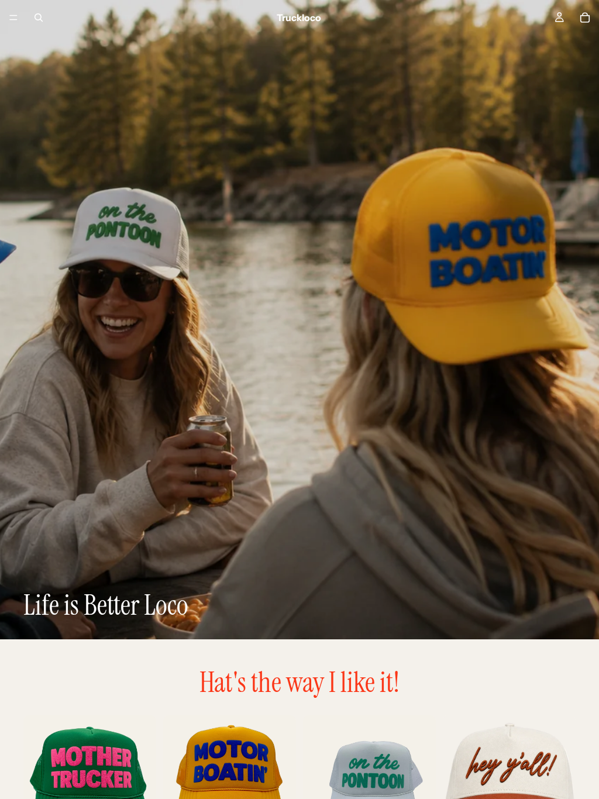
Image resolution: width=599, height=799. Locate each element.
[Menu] (13, 17)
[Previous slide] (36, 781)
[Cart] (585, 17)
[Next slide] (143, 781)
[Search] (38, 17)
